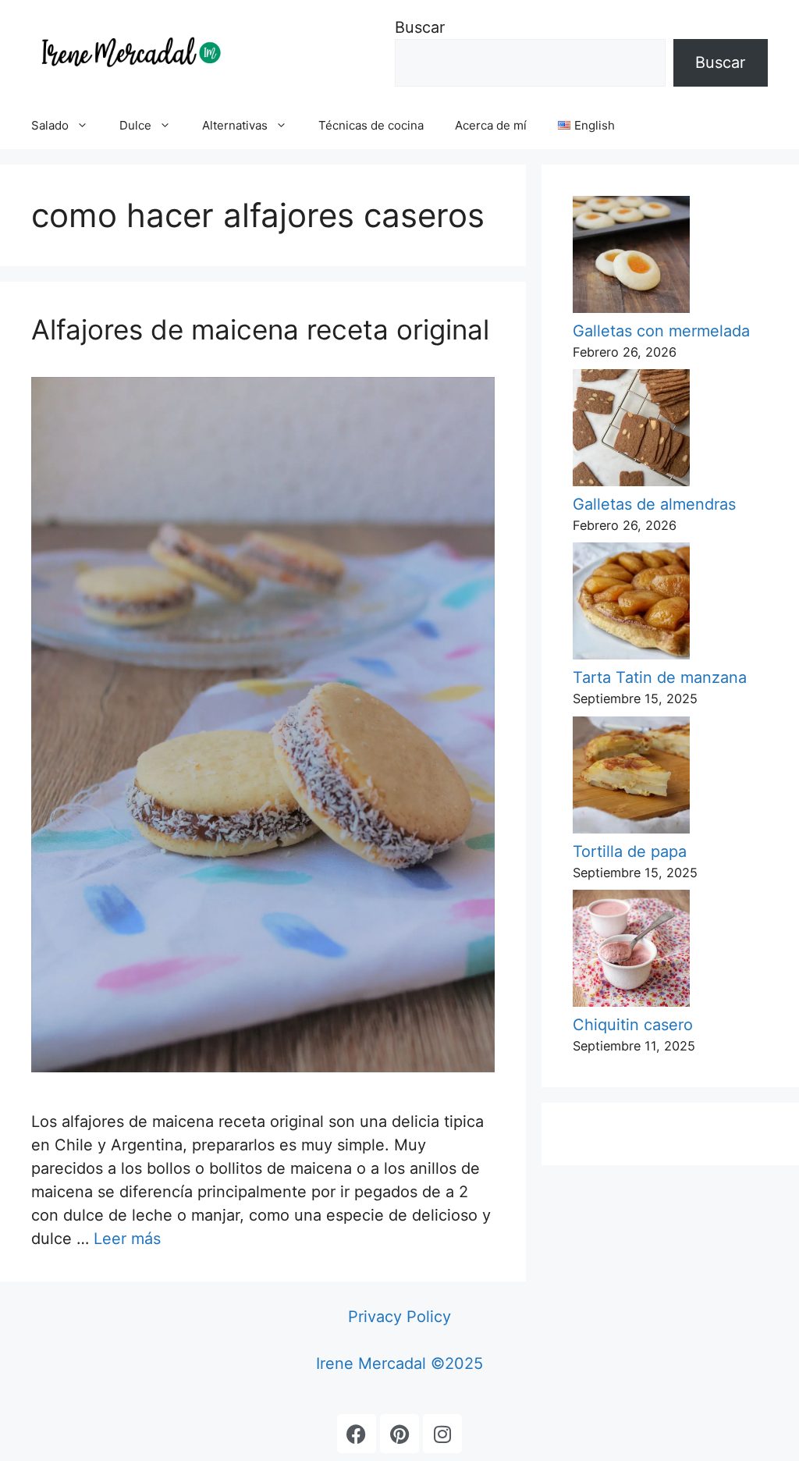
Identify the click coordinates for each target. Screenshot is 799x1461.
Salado (50, 125)
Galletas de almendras (654, 504)
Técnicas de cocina (371, 125)
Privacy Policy (399, 1316)
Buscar (420, 27)
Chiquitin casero (633, 1024)
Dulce (135, 125)
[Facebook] (356, 1433)
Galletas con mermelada (661, 331)
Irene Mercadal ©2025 (399, 1363)
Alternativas (235, 125)
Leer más (127, 1238)
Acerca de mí (491, 125)
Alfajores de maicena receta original (260, 329)
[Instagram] (442, 1433)
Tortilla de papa (630, 851)
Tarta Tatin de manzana (660, 677)
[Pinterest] (399, 1433)
